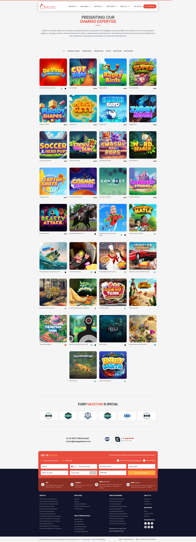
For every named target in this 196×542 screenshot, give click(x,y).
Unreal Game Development (49, 501)
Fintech (76, 499)
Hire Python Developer (116, 499)
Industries (84, 6)
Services (72, 6)
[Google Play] (61, 88)
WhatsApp (68, 460)
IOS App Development (47, 511)
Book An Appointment (116, 531)
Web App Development (47, 513)
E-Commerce (78, 509)
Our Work (97, 6)
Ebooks (146, 516)
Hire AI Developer (115, 504)
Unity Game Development (48, 499)
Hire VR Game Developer (117, 523)
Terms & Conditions (134, 460)
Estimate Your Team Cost (117, 528)
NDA (153, 460)
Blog (145, 511)
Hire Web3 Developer (116, 511)
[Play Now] (65, 345)
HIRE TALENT (111, 6)
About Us (123, 6)
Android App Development (49, 509)
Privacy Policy (85, 539)
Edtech (76, 501)
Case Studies (148, 513)
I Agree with (130, 460)
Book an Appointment (50, 460)
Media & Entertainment (82, 506)
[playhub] (125, 124)
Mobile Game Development (49, 504)
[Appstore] (65, 88)
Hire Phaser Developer (116, 521)
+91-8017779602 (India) (78, 438)
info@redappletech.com (79, 441)
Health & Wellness (80, 504)
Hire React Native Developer (119, 516)
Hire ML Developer (115, 509)
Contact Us (148, 504)
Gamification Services (47, 506)
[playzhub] (95, 88)
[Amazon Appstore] (125, 272)
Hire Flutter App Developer (118, 513)
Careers (147, 501)
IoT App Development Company (50, 516)
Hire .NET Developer (115, 501)
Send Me (150, 460)
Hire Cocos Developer (116, 518)
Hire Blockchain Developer (118, 506)
